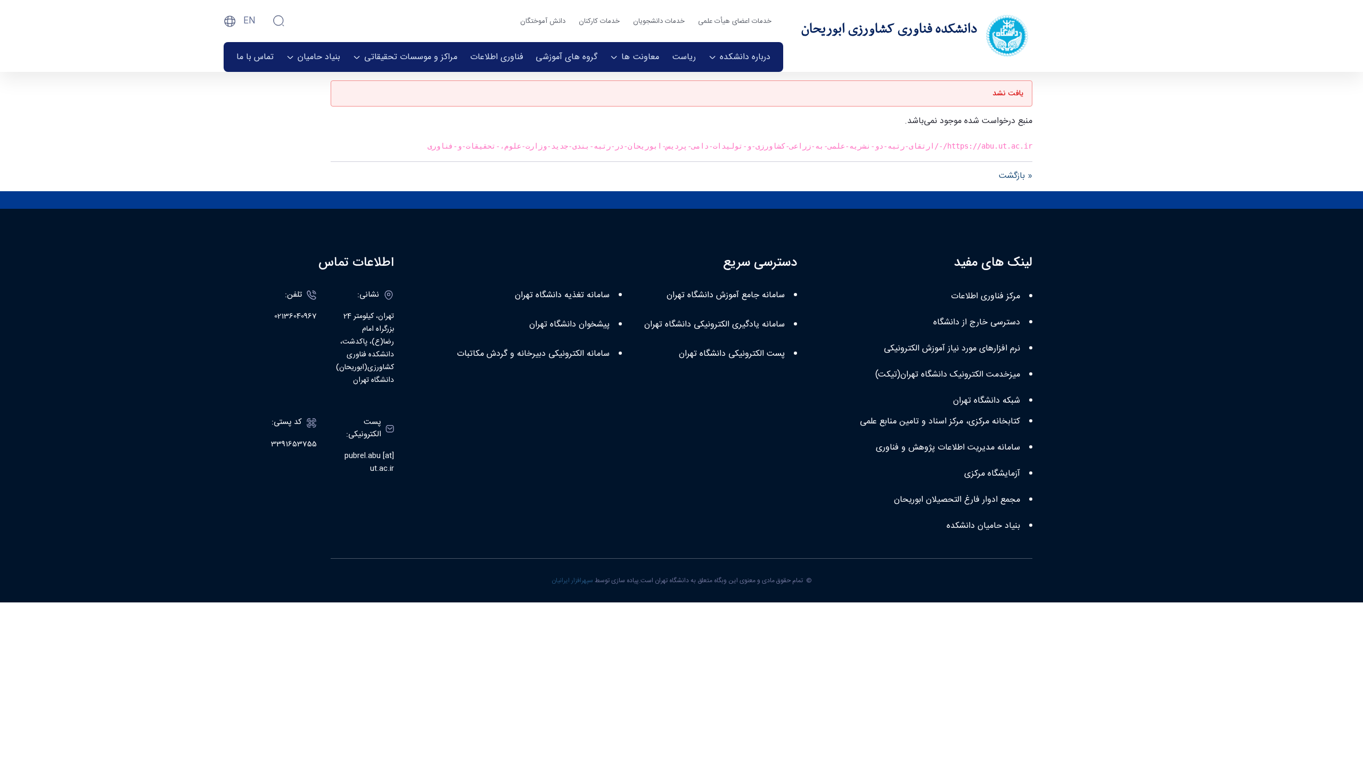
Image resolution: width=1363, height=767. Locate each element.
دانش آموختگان (542, 21)
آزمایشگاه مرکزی (992, 474)
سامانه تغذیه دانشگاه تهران (562, 295)
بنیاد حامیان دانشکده (983, 526)
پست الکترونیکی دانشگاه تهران (732, 354)
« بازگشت (1015, 176)
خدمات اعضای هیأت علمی (734, 21)
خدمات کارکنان (599, 21)
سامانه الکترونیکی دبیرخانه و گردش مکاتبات (533, 354)
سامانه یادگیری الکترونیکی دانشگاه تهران (714, 324)
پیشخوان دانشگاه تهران (569, 324)
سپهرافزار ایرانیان (572, 580)
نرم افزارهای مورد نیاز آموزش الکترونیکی (952, 348)
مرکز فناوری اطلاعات (985, 296)
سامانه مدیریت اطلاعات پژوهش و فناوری (948, 447)
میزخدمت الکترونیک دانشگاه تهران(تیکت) (947, 375)
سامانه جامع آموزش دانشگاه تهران (726, 295)
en (249, 21)
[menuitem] (739, 57)
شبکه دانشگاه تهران (986, 401)
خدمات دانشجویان (659, 21)
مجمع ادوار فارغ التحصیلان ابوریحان (957, 500)
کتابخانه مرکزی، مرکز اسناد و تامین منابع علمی (940, 421)
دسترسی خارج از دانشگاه (976, 322)
